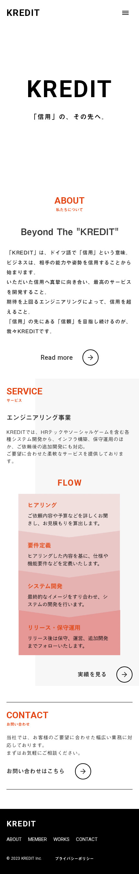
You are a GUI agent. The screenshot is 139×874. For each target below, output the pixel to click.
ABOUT (14, 839)
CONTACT (87, 839)
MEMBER (37, 839)
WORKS (61, 839)
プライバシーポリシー (74, 858)
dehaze (125, 13)
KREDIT (21, 823)
